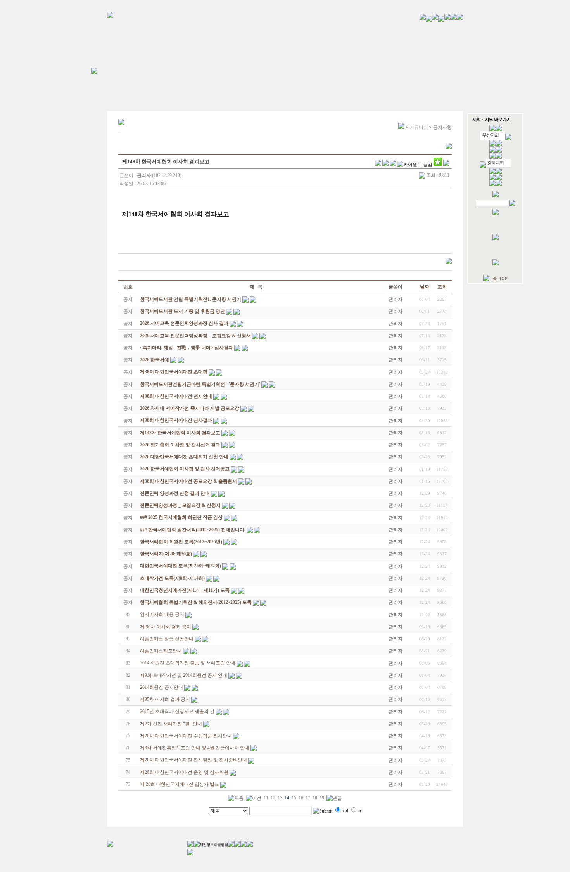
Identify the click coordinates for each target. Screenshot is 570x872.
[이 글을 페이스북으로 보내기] (385, 164)
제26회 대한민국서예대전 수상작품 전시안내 (186, 736)
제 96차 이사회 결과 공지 (165, 626)
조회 (442, 287)
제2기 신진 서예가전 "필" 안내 (171, 723)
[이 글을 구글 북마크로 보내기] (446, 164)
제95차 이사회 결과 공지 (165, 699)
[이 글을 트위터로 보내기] (378, 164)
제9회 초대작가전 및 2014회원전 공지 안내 (183, 675)
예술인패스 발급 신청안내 (166, 638)
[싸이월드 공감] (414, 164)
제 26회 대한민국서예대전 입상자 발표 (179, 784)
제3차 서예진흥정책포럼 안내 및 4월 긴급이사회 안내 (194, 748)
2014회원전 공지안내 (161, 687)
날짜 (424, 287)
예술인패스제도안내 (161, 651)
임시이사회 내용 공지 (162, 614)
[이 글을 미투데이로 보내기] (393, 164)
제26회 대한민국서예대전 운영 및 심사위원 (184, 772)
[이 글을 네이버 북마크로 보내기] (438, 164)
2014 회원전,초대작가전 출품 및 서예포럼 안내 (187, 663)
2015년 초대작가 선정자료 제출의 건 (177, 711)
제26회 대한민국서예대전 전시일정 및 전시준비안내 (193, 760)
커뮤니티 (418, 127)
